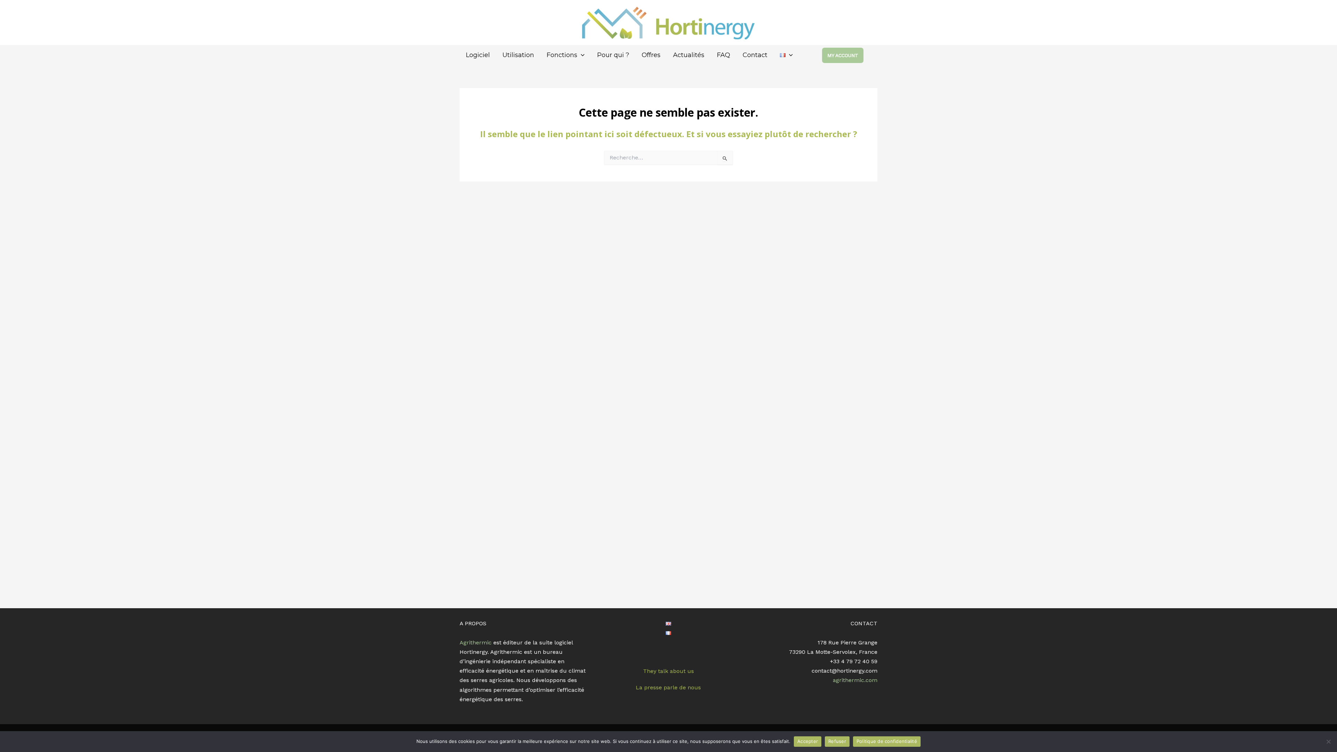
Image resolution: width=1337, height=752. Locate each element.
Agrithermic (476, 642)
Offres (651, 55)
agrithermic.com (855, 680)
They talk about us (668, 671)
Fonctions (562, 55)
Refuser (837, 741)
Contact (755, 55)
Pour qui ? (613, 55)
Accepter (807, 741)
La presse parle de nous (668, 687)
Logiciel (478, 55)
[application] (581, 55)
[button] (849, 55)
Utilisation (518, 55)
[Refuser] (1328, 741)
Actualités (688, 55)
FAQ (723, 55)
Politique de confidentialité (887, 741)
